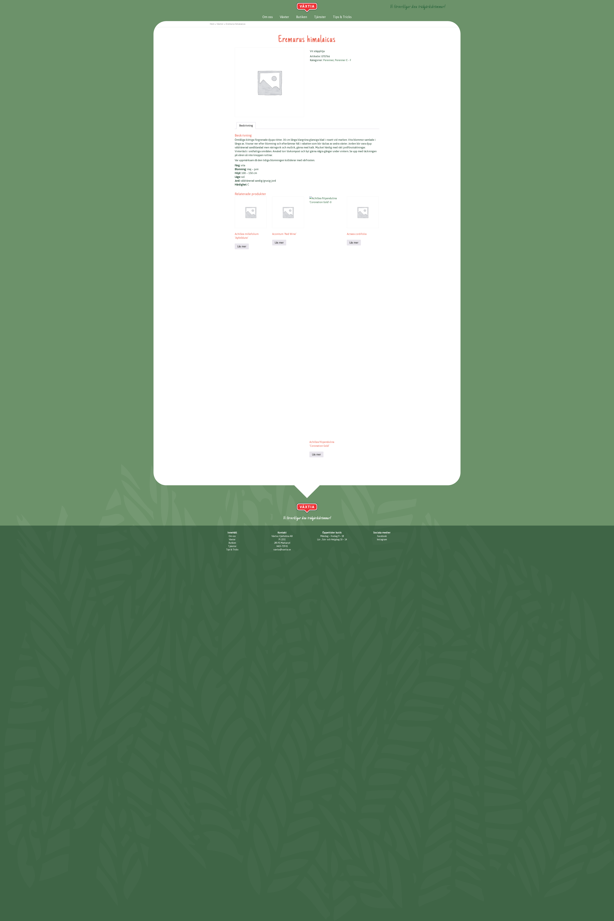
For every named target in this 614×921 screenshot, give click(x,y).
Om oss (267, 17)
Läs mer (241, 246)
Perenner (328, 60)
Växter (284, 17)
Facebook (382, 536)
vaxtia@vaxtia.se (282, 549)
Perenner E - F (343, 60)
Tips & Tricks (342, 17)
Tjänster (320, 17)
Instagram (382, 539)
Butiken (301, 17)
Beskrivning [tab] (246, 125)
